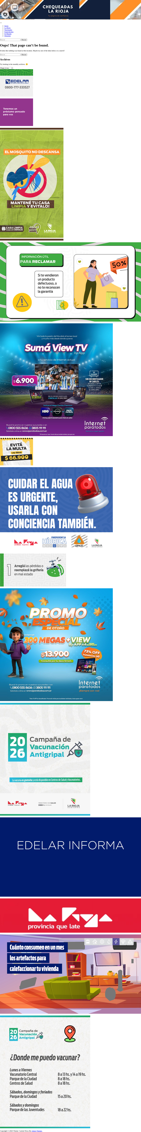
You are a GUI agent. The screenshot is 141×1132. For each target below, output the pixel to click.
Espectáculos (8, 32)
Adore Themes (37, 1131)
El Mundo (7, 34)
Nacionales (8, 30)
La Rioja (7, 28)
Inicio (6, 26)
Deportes (7, 36)
